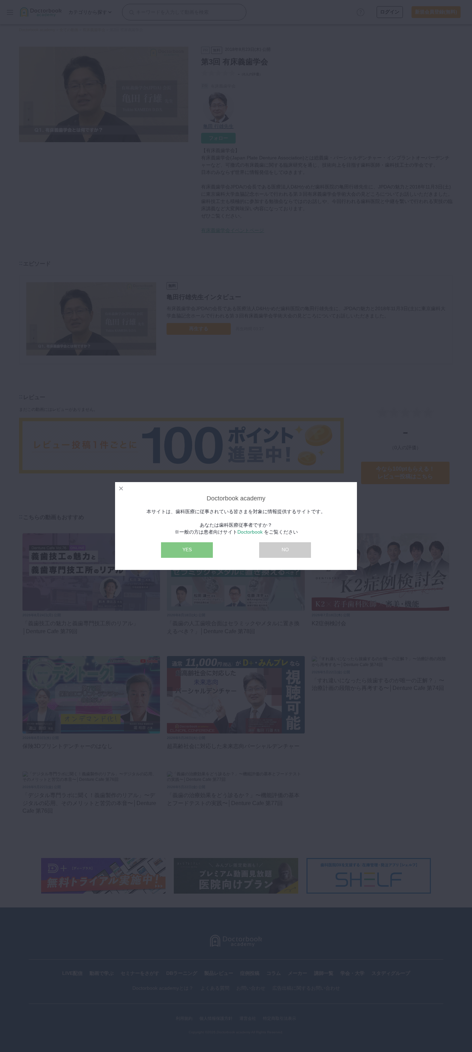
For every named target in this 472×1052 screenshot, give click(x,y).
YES (187, 549)
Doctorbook (250, 532)
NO (285, 549)
